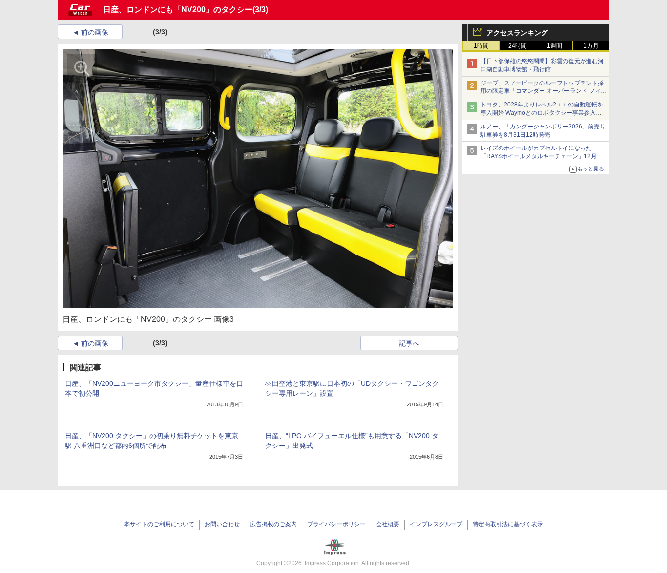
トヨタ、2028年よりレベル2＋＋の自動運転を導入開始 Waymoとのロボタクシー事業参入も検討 (541, 113)
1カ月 (591, 45)
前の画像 (94, 32)
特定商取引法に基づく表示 (508, 524)
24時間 (517, 45)
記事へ (409, 343)
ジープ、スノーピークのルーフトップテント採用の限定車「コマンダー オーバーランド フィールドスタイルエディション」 (543, 91)
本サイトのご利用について (159, 524)
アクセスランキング (517, 33)
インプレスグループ (436, 524)
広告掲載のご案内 (273, 524)
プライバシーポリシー (336, 524)
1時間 (481, 45)
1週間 (554, 45)
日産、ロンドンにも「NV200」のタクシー (177, 9)
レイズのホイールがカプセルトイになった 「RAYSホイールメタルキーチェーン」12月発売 (541, 156)
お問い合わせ (222, 524)
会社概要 (387, 524)
